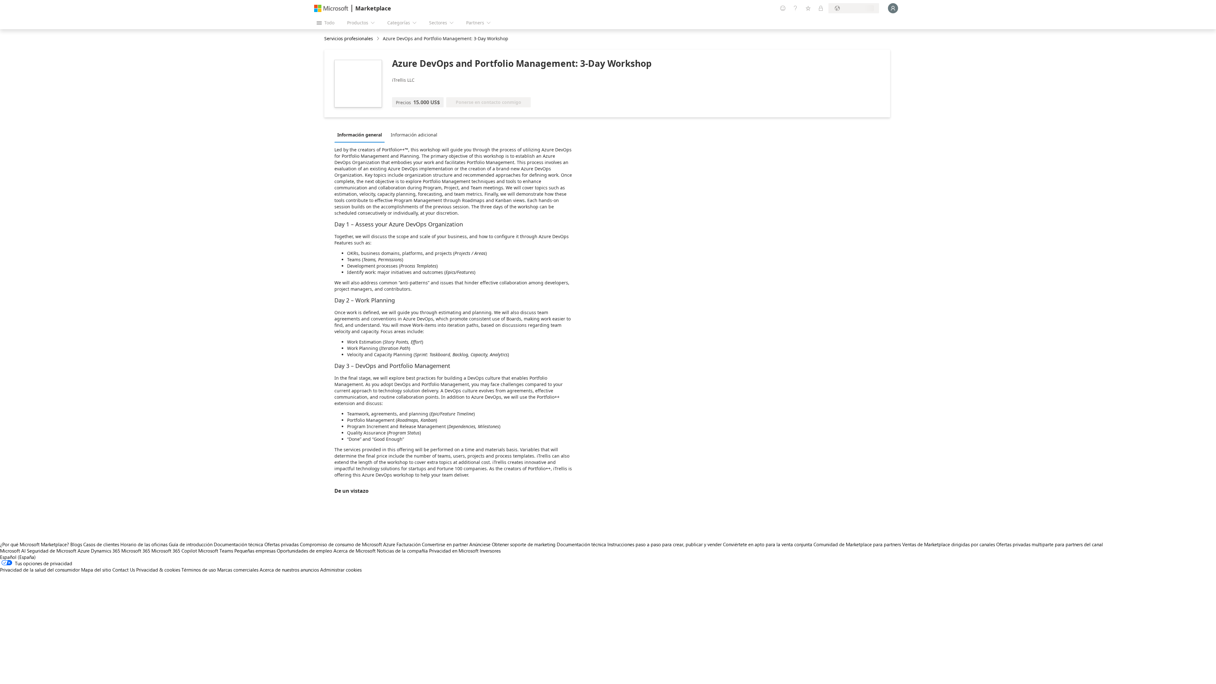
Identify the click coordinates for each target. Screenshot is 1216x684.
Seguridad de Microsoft (51, 551)
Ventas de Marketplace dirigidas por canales (948, 544)
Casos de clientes (101, 544)
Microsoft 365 (135, 551)
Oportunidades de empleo (304, 551)
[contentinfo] (378, 38)
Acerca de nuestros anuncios (289, 570)
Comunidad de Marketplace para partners (857, 544)
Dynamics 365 (105, 551)
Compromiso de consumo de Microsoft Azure (348, 544)
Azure (84, 551)
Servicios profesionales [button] (348, 38)
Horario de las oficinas (144, 544)
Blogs (76, 544)
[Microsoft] (331, 8)
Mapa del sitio (96, 570)
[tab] (361, 135)
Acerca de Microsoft (354, 551)
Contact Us (123, 570)
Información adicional (414, 135)
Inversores (490, 551)
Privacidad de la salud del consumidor (40, 570)
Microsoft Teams (215, 551)
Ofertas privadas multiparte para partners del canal (1049, 544)
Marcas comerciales (237, 570)
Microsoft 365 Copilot (174, 551)
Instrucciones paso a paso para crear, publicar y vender (664, 544)
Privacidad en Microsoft (453, 551)
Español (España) (18, 557)
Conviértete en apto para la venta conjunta (767, 544)
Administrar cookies (341, 570)
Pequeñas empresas (255, 551)
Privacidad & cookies (158, 570)
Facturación (408, 544)
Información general (359, 135)
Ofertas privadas (281, 544)
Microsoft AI (13, 551)
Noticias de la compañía (402, 551)
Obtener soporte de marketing (523, 544)
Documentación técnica (238, 544)
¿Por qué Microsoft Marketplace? (34, 544)
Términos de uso (198, 570)
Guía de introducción (190, 544)
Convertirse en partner (445, 544)
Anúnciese (480, 544)
